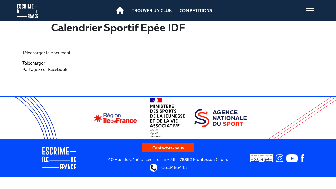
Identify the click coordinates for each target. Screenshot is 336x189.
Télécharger (33, 63)
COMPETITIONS (196, 10)
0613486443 (173, 167)
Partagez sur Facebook (44, 69)
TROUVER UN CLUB (152, 10)
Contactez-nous (168, 147)
